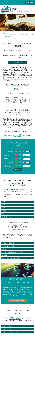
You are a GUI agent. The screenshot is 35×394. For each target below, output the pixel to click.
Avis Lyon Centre (8, 243)
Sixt (3, 208)
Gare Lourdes (7, 326)
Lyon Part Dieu (12, 34)
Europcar (5, 214)
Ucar (4, 249)
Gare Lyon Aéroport (9, 332)
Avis (3, 202)
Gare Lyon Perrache (9, 329)
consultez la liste (15, 319)
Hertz (4, 211)
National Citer (17, 300)
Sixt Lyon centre (8, 246)
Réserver (17, 63)
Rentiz (4, 205)
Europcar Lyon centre (10, 258)
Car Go (4, 255)
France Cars (6, 217)
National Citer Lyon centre (12, 252)
